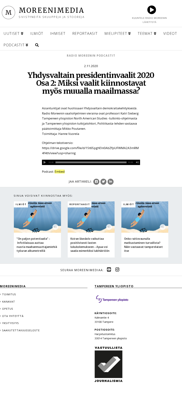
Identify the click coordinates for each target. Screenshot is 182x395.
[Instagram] (117, 269)
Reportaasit (79, 204)
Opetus (7, 308)
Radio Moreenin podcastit (91, 55)
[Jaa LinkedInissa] (111, 182)
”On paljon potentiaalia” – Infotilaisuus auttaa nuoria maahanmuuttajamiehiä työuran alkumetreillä (37, 245)
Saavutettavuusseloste (21, 330)
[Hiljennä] (137, 162)
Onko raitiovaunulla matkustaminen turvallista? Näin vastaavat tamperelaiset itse (143, 245)
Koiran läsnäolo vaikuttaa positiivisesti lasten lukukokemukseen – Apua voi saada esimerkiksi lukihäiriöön (89, 245)
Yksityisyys (10, 323)
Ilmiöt (21, 204)
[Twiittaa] (103, 182)
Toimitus (9, 294)
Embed (60, 171)
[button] (37, 44)
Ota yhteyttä (13, 316)
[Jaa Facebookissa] (96, 182)
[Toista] (44, 162)
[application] (91, 162)
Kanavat (8, 301)
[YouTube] (109, 269)
